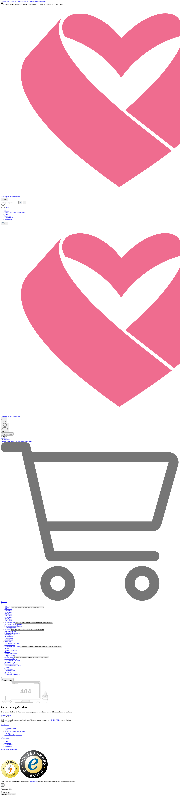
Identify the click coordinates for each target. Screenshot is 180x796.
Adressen (21, 441)
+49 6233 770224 (55, 720)
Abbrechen (4, 794)
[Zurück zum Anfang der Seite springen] (2, 785)
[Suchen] (20, 202)
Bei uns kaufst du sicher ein (9, 749)
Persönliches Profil (12, 441)
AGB (6, 214)
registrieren (7, 439)
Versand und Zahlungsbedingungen (15, 212)
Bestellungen (28, 441)
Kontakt (6, 211)
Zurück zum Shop (6, 715)
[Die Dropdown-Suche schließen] (24, 202)
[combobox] (9, 203)
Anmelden (4, 438)
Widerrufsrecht (8, 217)
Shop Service (5, 725)
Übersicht (4, 441)
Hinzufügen (12, 794)
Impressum (7, 216)
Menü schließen (8, 434)
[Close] (1, 791)
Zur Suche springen (23, 1)
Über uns (7, 733)
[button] (5, 208)
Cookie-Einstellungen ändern (13, 735)
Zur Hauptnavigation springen (37, 1)
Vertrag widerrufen (10, 728)
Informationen (5, 738)
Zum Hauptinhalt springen (9, 1)
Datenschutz (8, 219)
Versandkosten (33, 781)
